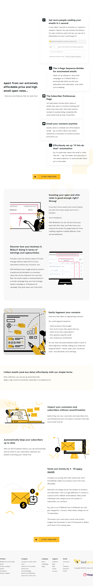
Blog (53, 564)
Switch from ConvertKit (28, 566)
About (43, 562)
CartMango (45, 564)
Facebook (66, 568)
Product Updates (5, 566)
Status (2, 568)
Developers (3, 571)
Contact (54, 571)
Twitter (65, 571)
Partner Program (5, 573)
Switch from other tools (28, 575)
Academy (55, 562)
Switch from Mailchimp (28, 573)
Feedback (66, 566)
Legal (43, 566)
